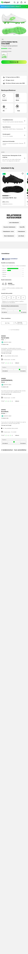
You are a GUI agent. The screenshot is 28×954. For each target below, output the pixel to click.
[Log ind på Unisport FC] (18, 2)
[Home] (5, 2)
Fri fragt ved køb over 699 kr (13, 77)
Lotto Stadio (21, 235)
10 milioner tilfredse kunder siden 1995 (15, 83)
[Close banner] (26, 6)
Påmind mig (13, 62)
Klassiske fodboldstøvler (9, 227)
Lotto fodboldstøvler (14, 222)
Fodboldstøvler (21, 231)
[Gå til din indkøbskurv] (21, 2)
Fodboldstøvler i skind (8, 231)
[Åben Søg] (14, 2)
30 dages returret (10, 80)
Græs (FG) (22, 227)
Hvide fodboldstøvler (9, 235)
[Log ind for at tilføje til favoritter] (22, 173)
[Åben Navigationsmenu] (25, 2)
